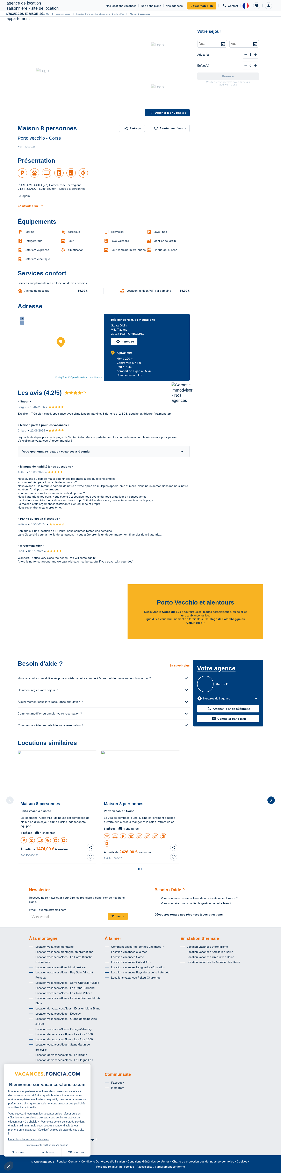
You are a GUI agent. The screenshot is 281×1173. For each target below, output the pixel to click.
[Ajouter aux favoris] (90, 857)
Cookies (242, 1161)
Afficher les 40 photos (170, 112)
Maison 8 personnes (140, 14)
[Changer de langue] (246, 6)
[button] (256, 5)
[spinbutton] (250, 54)
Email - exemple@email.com (47, 909)
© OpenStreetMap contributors (85, 377)
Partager (135, 128)
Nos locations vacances (121, 5)
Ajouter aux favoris (172, 128)
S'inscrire (117, 916)
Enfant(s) (203, 65)
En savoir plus (28, 205)
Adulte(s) (203, 54)
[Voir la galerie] (80, 70)
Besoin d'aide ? (169, 890)
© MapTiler (61, 377)
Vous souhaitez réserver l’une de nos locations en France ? (199, 898)
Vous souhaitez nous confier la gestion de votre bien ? (196, 903)
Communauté (118, 1074)
